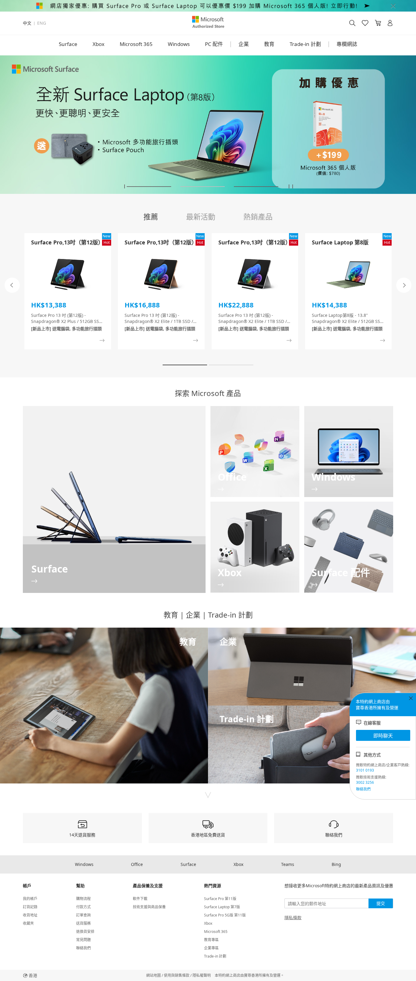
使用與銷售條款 (176, 975)
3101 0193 (365, 770)
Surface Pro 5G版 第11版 (225, 915)
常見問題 (83, 939)
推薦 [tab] (150, 217)
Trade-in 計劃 (305, 43)
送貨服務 (83, 923)
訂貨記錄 (30, 906)
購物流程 (83, 898)
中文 (27, 23)
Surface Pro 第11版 (220, 898)
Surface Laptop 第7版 (222, 906)
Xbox (98, 43)
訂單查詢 (83, 915)
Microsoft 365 (136, 43)
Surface (68, 43)
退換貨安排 (85, 931)
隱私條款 (292, 918)
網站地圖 (153, 975)
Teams (287, 864)
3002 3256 (365, 782)
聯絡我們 (363, 789)
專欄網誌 (347, 43)
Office (137, 864)
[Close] (393, 6)
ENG (41, 23)
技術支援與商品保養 (149, 906)
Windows (179, 43)
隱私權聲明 (201, 975)
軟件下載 (140, 898)
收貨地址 (30, 915)
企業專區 (211, 948)
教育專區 (211, 939)
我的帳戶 (30, 898)
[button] (124, 186)
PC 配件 (214, 43)
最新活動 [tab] (200, 217)
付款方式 (83, 906)
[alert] (208, 6)
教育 (269, 43)
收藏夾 (28, 923)
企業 (243, 43)
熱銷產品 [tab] (258, 217)
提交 (380, 903)
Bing (336, 864)
